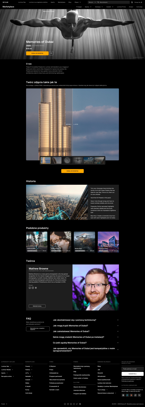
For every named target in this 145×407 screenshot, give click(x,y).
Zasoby (88, 7)
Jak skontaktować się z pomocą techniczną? (86, 320)
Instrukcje (139, 7)
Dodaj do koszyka (37, 53)
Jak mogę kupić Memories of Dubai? (86, 325)
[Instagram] (33, 288)
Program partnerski (55, 376)
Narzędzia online (7, 376)
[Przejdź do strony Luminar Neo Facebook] (65, 404)
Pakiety (29, 370)
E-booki (27, 386)
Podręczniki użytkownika (82, 375)
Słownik (100, 373)
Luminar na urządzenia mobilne (38, 2)
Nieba (27, 383)
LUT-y (28, 373)
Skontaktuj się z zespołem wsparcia (37, 329)
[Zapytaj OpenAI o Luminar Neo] (123, 395)
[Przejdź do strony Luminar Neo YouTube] (74, 404)
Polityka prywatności (56, 383)
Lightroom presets (32, 250)
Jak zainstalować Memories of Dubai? (86, 331)
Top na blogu (103, 390)
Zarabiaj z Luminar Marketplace (108, 386)
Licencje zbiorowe (79, 390)
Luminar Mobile (7, 370)
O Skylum (52, 366)
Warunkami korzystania (57, 380)
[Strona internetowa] (36, 288)
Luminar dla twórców (104, 383)
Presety (39, 11)
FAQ (75, 372)
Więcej (78, 2)
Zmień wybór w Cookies (81, 378)
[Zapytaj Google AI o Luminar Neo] (139, 395)
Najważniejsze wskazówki (107, 393)
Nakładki (29, 376)
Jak (99, 370)
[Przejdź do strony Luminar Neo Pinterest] (80, 404)
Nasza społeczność (104, 380)
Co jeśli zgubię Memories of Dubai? (86, 342)
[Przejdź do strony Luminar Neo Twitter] (77, 404)
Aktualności (101, 376)
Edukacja (99, 7)
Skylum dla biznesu (80, 387)
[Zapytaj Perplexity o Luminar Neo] (127, 395)
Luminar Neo (22, 2)
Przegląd (79, 7)
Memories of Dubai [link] (48, 11)
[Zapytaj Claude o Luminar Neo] (131, 395)
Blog (70, 2)
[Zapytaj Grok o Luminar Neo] (135, 395)
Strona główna (30, 11)
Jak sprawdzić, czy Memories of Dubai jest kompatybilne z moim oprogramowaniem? (86, 349)
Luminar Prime (121, 7)
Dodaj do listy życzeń (35, 240)
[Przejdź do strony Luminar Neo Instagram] (68, 404)
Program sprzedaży (80, 394)
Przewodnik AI (54, 386)
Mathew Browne (39, 45)
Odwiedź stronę (37, 306)
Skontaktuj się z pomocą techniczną (82, 367)
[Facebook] (30, 288)
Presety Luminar (103, 250)
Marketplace (61, 2)
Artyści (131, 7)
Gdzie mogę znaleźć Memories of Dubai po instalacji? (86, 337)
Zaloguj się (138, 2)
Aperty (53, 2)
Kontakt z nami (54, 390)
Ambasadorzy (53, 373)
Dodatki (110, 7)
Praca (51, 370)
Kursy (27, 390)
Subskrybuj (133, 374)
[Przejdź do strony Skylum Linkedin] (71, 404)
